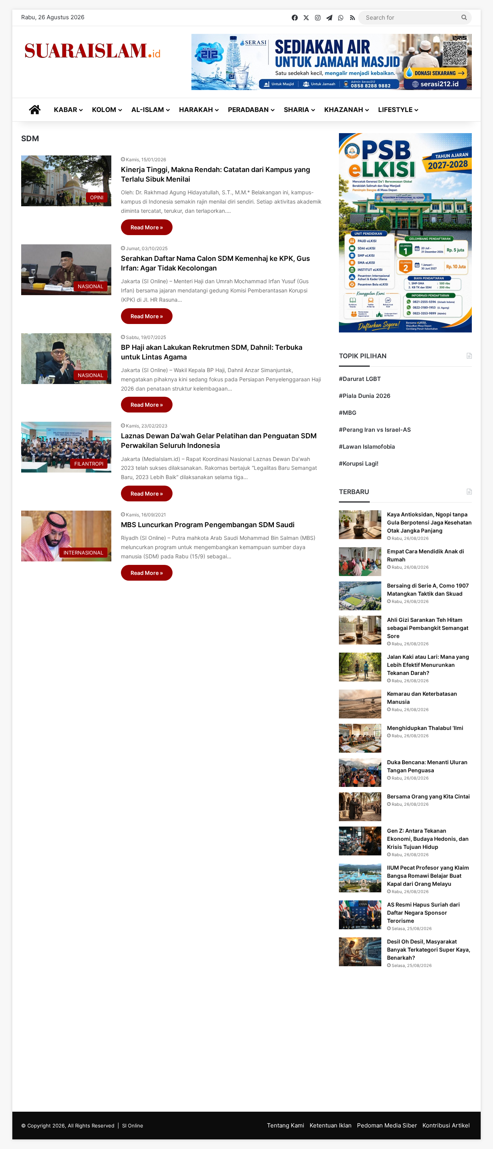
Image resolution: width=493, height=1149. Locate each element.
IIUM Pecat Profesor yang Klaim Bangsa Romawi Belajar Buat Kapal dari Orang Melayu (428, 875)
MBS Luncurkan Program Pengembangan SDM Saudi (208, 525)
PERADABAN (248, 110)
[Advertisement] (171, 763)
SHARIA (296, 110)
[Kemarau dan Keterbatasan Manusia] (360, 704)
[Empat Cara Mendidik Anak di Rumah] (360, 561)
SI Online (132, 1125)
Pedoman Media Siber (387, 1125)
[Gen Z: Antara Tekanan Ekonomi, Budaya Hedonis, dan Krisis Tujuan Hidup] (360, 841)
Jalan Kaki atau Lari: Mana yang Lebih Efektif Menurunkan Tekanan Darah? (428, 664)
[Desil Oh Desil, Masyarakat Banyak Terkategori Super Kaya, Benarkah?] (360, 951)
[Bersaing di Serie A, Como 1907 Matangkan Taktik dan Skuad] (360, 595)
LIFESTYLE (395, 110)
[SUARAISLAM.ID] (92, 51)
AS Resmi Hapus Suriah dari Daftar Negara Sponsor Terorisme (423, 912)
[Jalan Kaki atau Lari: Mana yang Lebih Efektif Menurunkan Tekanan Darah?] (360, 667)
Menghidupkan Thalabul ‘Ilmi (425, 728)
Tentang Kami (285, 1125)
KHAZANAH (343, 110)
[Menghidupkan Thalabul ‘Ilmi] (360, 738)
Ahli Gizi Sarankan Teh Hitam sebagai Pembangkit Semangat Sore (427, 627)
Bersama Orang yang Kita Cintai (428, 796)
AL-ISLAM (147, 110)
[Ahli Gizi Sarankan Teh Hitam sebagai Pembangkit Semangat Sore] (360, 630)
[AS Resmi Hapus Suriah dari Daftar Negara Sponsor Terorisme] (360, 914)
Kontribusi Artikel (446, 1125)
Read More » (147, 227)
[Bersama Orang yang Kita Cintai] (360, 806)
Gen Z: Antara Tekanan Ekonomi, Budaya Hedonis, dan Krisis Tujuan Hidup (428, 838)
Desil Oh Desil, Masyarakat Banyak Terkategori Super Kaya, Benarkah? (428, 949)
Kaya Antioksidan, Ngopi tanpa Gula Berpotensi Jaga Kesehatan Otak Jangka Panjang (429, 522)
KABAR (65, 110)
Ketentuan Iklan (331, 1125)
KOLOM (104, 110)
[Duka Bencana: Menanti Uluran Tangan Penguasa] (360, 772)
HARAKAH (196, 110)
